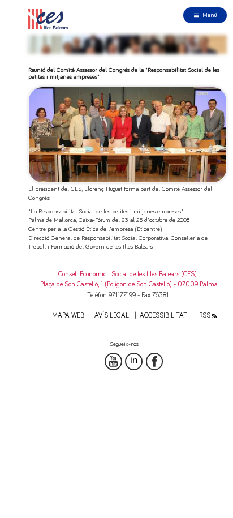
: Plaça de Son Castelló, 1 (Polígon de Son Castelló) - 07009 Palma (128, 284)
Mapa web (68, 315)
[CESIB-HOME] (50, 19)
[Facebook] (154, 361)
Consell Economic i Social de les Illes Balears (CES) (127, 274)
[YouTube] (113, 361)
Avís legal (111, 315)
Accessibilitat (163, 315)
